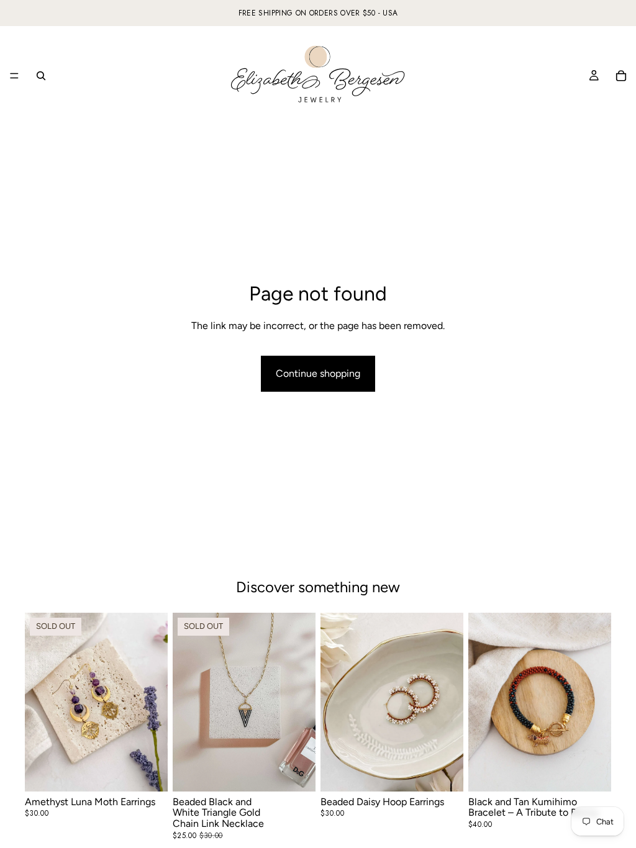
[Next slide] (302, 702)
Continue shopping (318, 373)
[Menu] (14, 75)
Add (602, 772)
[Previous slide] (186, 702)
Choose (454, 772)
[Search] (41, 75)
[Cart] (621, 75)
